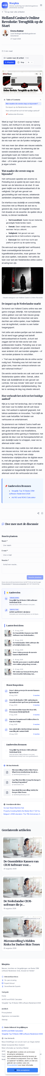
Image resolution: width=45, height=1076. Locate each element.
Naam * (5, 541)
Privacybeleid (6, 584)
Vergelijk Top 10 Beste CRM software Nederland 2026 (21, 1003)
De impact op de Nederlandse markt (19, 107)
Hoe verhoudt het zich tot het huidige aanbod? (23, 111)
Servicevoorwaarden (19, 584)
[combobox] (30, 62)
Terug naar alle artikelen (14, 12)
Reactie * (5, 560)
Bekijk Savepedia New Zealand (13, 1045)
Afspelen (10, 62)
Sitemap (5, 1020)
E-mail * (5, 551)
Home (4, 996)
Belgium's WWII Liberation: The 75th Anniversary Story (22, 814)
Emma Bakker (17, 31)
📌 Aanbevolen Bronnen (14, 114)
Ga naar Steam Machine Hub (14, 808)
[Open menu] (41, 5)
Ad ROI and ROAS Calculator (24, 497)
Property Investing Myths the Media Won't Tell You (22, 811)
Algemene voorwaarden (10, 1016)
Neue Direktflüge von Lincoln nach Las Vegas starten (21, 1042)
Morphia (6, 964)
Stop (22, 62)
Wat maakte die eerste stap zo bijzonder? (22, 104)
